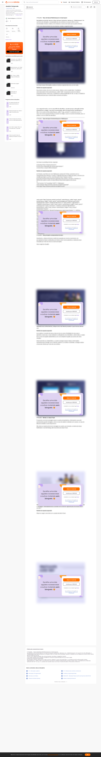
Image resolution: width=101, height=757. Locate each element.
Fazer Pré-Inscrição (14, 51)
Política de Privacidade (73, 47)
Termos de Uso (68, 46)
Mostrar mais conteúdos (60, 681)
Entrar (96, 2)
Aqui (78, 42)
